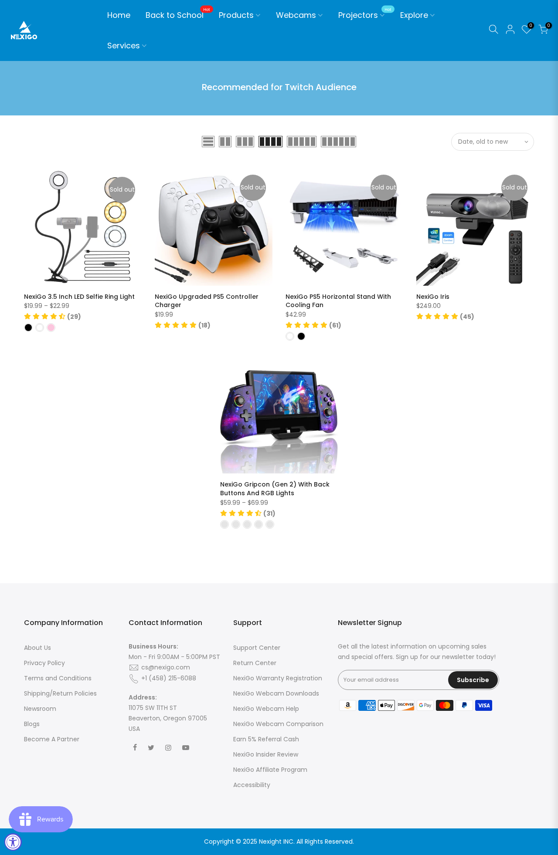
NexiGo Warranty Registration (277, 678)
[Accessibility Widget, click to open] (13, 842)
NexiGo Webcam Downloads (276, 693)
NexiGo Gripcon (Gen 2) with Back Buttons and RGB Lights (275, 488)
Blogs (32, 724)
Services (123, 45)
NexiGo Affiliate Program (270, 769)
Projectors (365, 14)
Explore (414, 15)
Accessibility (251, 785)
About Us (37, 647)
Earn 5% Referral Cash (266, 739)
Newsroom (40, 708)
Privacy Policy (44, 663)
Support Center (256, 647)
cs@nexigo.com (165, 667)
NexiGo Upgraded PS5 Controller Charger (207, 301)
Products (236, 15)
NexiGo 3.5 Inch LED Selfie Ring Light (79, 296)
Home (118, 15)
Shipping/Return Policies (60, 693)
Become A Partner (51, 739)
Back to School (178, 14)
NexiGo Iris (432, 296)
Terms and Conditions (58, 678)
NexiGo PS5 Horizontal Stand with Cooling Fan (338, 301)
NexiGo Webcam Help (266, 708)
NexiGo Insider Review (265, 754)
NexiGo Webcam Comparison (278, 724)
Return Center (254, 663)
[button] (52, 316)
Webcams (296, 15)
